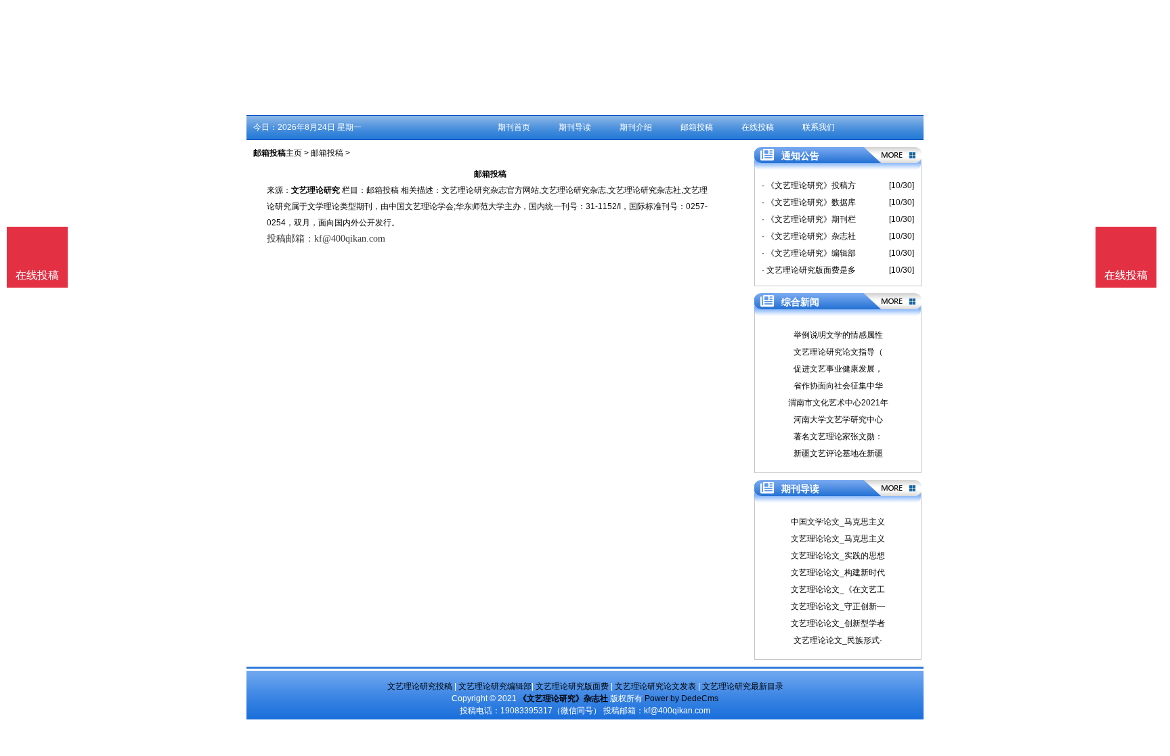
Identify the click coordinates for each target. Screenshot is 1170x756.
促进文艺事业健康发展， (838, 369)
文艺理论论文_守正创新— (838, 606)
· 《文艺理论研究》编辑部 (809, 253)
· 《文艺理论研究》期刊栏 (809, 219)
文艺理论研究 (315, 190)
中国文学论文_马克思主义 (838, 522)
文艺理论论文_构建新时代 (838, 572)
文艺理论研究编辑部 (495, 686)
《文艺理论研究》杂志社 (563, 698)
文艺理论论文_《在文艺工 (838, 589)
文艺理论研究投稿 (419, 686)
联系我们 (818, 127)
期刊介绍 (636, 127)
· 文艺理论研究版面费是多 (809, 270)
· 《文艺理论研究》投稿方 (809, 185)
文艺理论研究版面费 (572, 686)
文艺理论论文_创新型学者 (838, 623)
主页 (294, 153)
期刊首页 (514, 127)
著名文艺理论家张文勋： (838, 436)
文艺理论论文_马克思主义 (838, 538)
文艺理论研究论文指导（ (838, 352)
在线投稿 (757, 127)
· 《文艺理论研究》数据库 (809, 202)
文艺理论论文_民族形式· (838, 640)
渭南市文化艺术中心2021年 (838, 402)
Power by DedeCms (681, 698)
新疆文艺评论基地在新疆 (838, 453)
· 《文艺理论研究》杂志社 (809, 236)
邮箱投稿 (696, 127)
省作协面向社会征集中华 (838, 386)
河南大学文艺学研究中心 (838, 419)
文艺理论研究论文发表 (655, 686)
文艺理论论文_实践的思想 (838, 555)
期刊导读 (575, 127)
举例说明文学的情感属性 (838, 335)
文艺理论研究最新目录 (742, 686)
